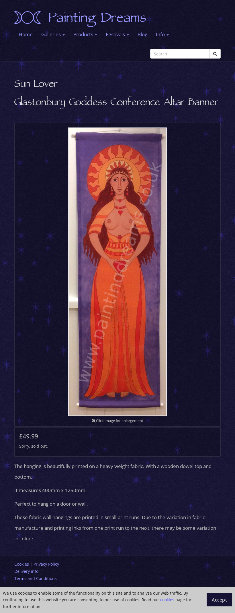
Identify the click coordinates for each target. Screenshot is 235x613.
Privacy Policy (46, 564)
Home (26, 34)
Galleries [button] (51, 34)
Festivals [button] (116, 34)
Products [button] (83, 34)
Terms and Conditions (35, 578)
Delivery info (26, 571)
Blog (142, 34)
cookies (167, 599)
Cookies (21, 564)
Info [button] (161, 34)
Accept (219, 600)
